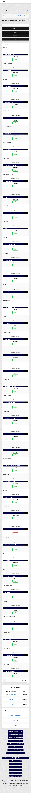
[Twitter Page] (15, 791)
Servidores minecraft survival (15, 731)
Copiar (25, 54)
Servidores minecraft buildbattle (15, 743)
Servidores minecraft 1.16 (15, 767)
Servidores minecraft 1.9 (16, 760)
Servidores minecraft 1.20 (15, 776)
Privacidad (13, 787)
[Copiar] (23, 54)
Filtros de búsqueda (16, 25)
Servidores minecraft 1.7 (8, 757)
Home (4, 15)
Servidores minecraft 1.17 (15, 770)
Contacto (24, 787)
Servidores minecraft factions (15, 737)
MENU (4, 1)
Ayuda (18, 787)
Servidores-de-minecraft (13, 15)
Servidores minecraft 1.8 (22, 757)
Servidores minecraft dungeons (15, 749)
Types (21, 15)
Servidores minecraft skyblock (15, 734)
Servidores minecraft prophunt (15, 746)
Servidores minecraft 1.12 (15, 764)
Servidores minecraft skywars (15, 740)
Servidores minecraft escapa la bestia (15, 753)
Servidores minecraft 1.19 (15, 773)
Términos (7, 787)
